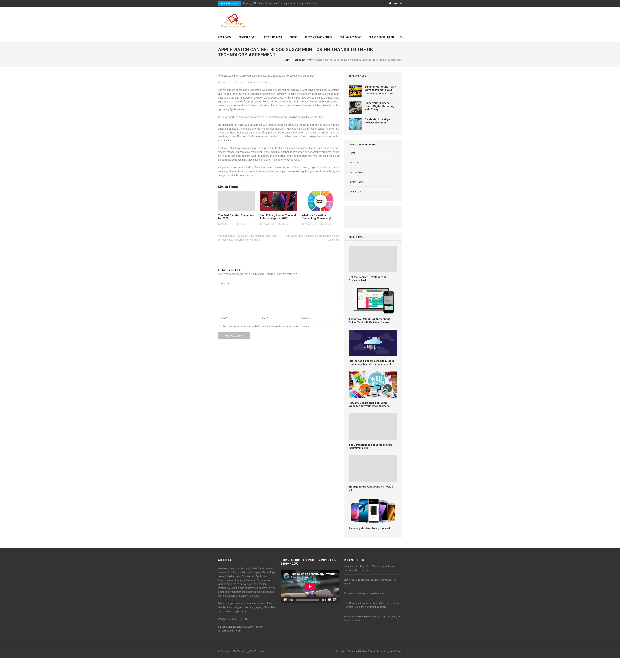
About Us (354, 162)
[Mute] (329, 599)
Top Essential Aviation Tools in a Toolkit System (267, 3)
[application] (310, 586)
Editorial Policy (356, 172)
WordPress (396, 651)
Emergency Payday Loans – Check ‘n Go (371, 488)
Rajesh (242, 82)
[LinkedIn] (395, 3)
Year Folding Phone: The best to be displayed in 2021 (278, 217)
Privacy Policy (356, 181)
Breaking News (229, 3)
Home (352, 152)
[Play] (285, 599)
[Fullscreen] (334, 599)
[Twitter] (390, 3)
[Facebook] (385, 3)
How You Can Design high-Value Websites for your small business (369, 404)
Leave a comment (262, 82)
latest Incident (272, 37)
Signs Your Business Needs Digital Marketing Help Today (379, 106)
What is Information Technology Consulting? (316, 217)
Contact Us (355, 191)
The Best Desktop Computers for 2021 (236, 217)
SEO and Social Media (381, 37)
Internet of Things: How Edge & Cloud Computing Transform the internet (371, 362)
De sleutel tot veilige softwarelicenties (377, 121)
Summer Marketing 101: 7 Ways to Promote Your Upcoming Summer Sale (380, 90)
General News (246, 37)
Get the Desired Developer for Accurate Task (367, 279)
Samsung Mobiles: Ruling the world (370, 528)
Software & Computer (318, 37)
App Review (224, 37)
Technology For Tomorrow (251, 651)
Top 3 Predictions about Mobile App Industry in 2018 (370, 446)
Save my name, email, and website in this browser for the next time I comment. (266, 326)
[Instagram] (401, 3)
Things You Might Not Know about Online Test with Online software (369, 321)
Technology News (350, 37)
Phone (293, 37)
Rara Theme (369, 651)
